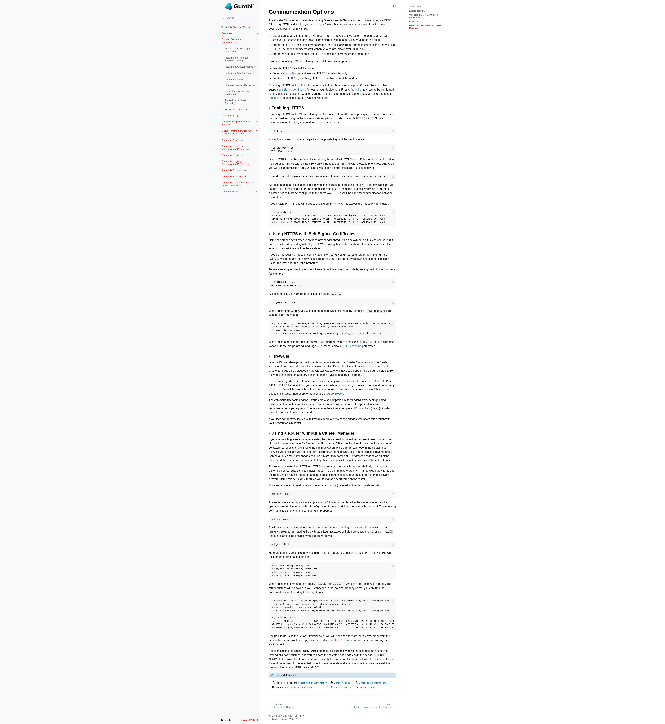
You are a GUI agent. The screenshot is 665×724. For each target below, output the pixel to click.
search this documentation (312, 682)
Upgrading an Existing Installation (237, 93)
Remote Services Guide (236, 27)
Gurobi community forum (372, 682)
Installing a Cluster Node (238, 72)
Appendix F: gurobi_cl (234, 176)
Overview (227, 33)
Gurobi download (343, 687)
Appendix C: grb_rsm (233, 155)
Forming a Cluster (235, 79)
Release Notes (230, 191)
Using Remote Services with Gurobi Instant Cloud (237, 132)
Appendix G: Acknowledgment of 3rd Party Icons (238, 184)
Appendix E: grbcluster (234, 170)
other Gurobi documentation (297, 687)
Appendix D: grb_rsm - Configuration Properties (235, 163)
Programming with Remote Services (236, 123)
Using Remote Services (234, 109)
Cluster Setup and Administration (232, 41)
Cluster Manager (231, 115)
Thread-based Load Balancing (236, 102)
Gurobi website (342, 682)
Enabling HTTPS (417, 11)
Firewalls (413, 21)
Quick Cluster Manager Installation (237, 50)
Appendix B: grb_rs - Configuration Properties (235, 147)
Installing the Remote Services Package (236, 59)
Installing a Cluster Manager (240, 66)
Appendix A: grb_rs (232, 139)
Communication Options (239, 85)
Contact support (367, 687)
